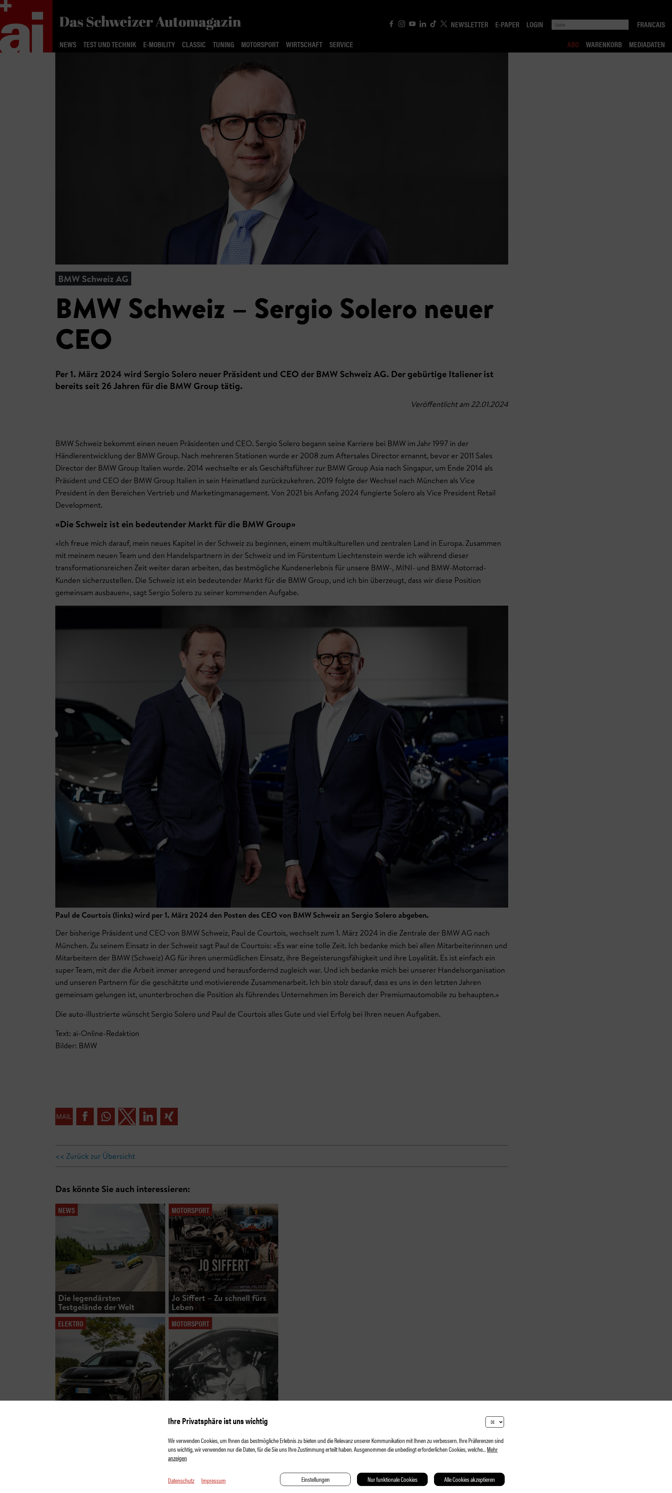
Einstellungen (315, 1479)
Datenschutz (181, 1480)
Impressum (213, 1480)
